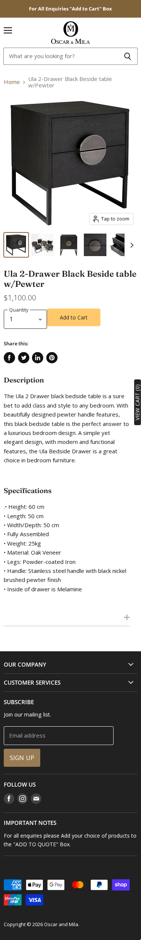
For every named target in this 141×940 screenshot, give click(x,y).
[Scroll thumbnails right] (130, 245)
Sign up (22, 758)
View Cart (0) (137, 402)
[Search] (128, 56)
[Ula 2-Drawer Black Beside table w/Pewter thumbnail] (16, 245)
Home (12, 82)
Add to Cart (74, 317)
